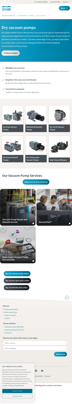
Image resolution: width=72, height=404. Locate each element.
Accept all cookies (17, 391)
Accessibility (38, 376)
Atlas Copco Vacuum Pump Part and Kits (18, 245)
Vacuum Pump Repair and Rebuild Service (18, 207)
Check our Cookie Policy (16, 385)
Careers (7, 318)
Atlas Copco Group (11, 312)
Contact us (8, 333)
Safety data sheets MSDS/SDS (14, 327)
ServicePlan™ (54, 207)
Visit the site (60, 354)
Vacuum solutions (10, 315)
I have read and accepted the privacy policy (32, 145)
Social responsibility (11, 309)
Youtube (42, 371)
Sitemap (47, 376)
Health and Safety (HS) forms (14, 330)
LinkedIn (36, 371)
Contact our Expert (11, 53)
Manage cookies (17, 396)
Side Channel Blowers (58, 160)
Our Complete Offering (40, 2)
